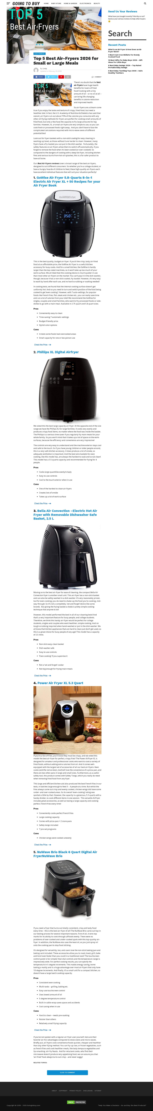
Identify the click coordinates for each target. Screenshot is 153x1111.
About (54, 1091)
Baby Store (56, 3)
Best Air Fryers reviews (48, 163)
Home (46, 3)
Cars (90, 10)
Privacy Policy (75, 1091)
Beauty (97, 3)
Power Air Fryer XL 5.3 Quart (61, 683)
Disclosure (88, 1091)
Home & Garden (70, 3)
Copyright (63, 1091)
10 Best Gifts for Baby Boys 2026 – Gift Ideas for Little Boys (125, 61)
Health (47, 10)
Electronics (85, 3)
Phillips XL (58, 352)
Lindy (45, 68)
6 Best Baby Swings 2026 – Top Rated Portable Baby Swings (124, 66)
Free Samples (79, 10)
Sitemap (98, 1091)
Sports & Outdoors (62, 10)
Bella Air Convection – (65, 514)
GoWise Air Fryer (66, 181)
